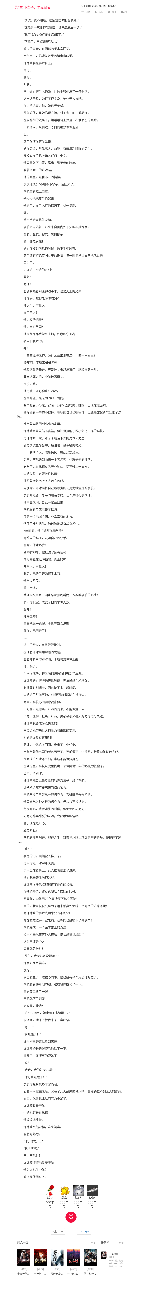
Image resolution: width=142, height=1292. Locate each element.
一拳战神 (113, 1253)
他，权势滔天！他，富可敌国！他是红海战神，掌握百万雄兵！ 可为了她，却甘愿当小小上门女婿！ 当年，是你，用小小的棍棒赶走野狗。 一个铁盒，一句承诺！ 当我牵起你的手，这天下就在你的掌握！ (90, 1273)
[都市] (23, 1269)
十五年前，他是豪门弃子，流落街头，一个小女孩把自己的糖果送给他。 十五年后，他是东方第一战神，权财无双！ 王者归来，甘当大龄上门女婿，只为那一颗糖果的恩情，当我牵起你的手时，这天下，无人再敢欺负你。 (23, 1273)
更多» (94, 1242)
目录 (88, 12)
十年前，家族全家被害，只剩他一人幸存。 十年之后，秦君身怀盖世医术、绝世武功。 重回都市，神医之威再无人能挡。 (40, 1273)
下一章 (84, 1231)
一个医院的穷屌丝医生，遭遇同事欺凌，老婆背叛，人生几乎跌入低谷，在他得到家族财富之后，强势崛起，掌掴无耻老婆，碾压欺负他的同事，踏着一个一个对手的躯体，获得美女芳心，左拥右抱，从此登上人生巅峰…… (73, 1273)
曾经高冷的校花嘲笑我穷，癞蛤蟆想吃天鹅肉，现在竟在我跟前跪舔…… (57, 1273)
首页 (114, 12)
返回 (101, 12)
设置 (125, 12)
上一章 (57, 1231)
